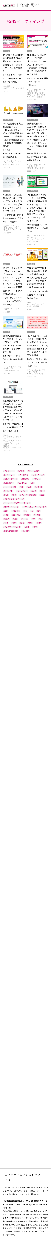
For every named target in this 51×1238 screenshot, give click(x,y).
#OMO (5, 515)
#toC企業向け (8, 483)
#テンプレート (8, 471)
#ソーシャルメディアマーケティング (36, 90)
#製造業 (6, 519)
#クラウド (39, 487)
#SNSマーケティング (11, 88)
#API (32, 483)
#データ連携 (23, 475)
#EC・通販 (16, 515)
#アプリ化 (36, 479)
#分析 (14, 495)
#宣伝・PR (12, 228)
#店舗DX (36, 241)
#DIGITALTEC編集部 (34, 96)
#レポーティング (38, 475)
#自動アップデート (10, 479)
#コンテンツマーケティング (12, 437)
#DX (22, 88)
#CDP (14, 523)
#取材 (35, 527)
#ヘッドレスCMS (9, 487)
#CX (38, 511)
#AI (32, 511)
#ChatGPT (25, 531)
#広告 (5, 228)
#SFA (40, 519)
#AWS (29, 487)
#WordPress (22, 483)
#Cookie (24, 519)
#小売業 (36, 306)
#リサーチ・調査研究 (28, 495)
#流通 (15, 519)
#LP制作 (21, 471)
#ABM (26, 527)
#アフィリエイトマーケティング (34, 507)
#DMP (38, 523)
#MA (33, 519)
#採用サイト (8, 491)
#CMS (22, 523)
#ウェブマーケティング (36, 94)
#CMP (30, 523)
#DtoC (5, 495)
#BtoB (33, 491)
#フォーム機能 (33, 471)
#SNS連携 (6, 86)
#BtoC (29, 302)
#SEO (42, 495)
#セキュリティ (21, 491)
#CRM (5, 523)
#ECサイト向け (9, 475)
